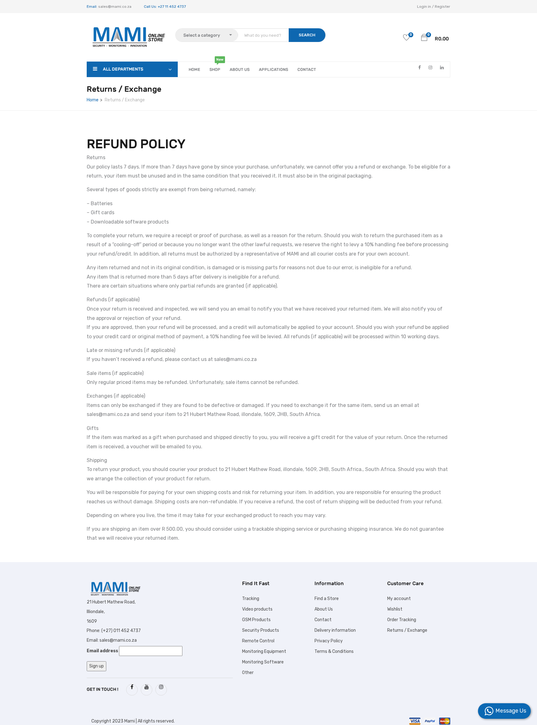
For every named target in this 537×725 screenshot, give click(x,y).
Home (194, 69)
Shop (214, 67)
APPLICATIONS (273, 69)
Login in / (425, 6)
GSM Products (256, 619)
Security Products (260, 630)
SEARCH (307, 35)
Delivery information (335, 630)
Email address (102, 650)
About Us (240, 69)
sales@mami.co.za (114, 6)
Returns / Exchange (407, 630)
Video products (257, 609)
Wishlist (394, 609)
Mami (129, 721)
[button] (424, 37)
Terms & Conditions (334, 651)
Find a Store (326, 598)
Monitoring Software (263, 662)
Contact (306, 69)
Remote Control (258, 641)
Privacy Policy (328, 641)
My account (399, 598)
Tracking (250, 598)
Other (248, 672)
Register (442, 6)
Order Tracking (401, 619)
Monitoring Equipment (264, 651)
